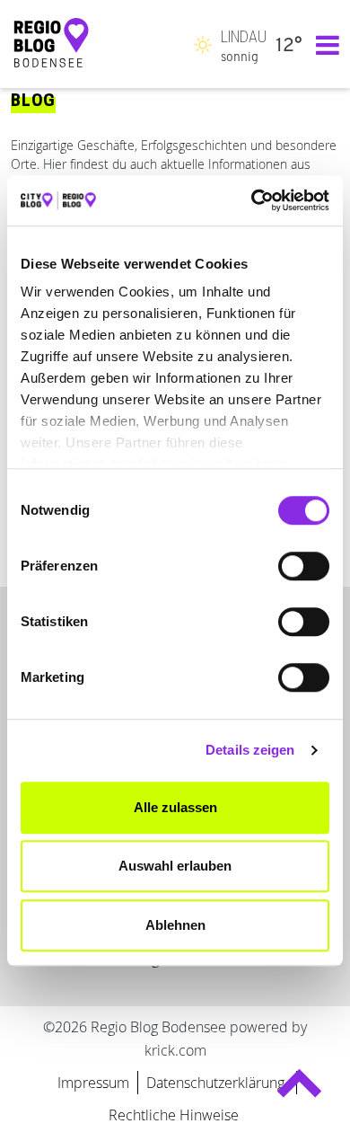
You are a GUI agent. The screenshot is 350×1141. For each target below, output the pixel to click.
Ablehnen (175, 925)
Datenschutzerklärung (217, 1082)
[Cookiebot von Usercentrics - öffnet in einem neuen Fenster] (251, 200)
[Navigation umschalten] (323, 44)
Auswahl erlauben (175, 865)
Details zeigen (250, 749)
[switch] (303, 566)
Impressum (93, 1082)
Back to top (299, 1091)
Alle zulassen (175, 807)
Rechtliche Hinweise (174, 1115)
